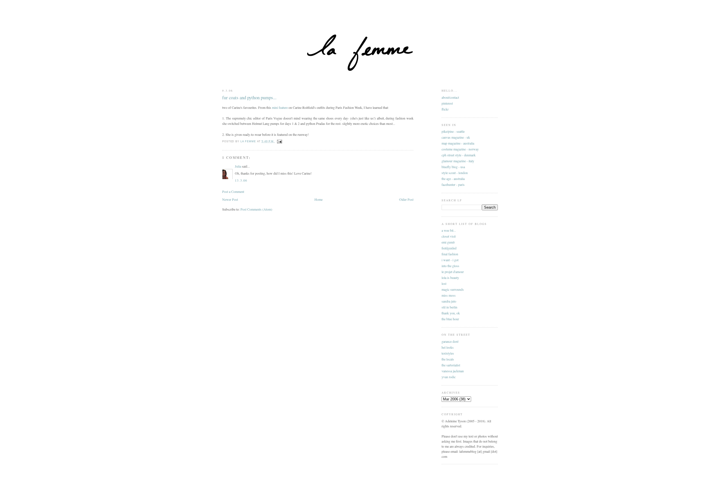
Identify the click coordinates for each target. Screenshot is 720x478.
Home (318, 199)
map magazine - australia (458, 143)
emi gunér (448, 242)
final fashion (450, 254)
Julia (238, 166)
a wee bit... (449, 230)
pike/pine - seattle (453, 131)
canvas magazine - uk (456, 137)
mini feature (280, 107)
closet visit (449, 236)
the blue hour (450, 319)
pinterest (447, 103)
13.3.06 (241, 180)
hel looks (448, 347)
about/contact (450, 97)
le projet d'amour (453, 271)
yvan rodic (449, 377)
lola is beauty (450, 277)
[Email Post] (279, 141)
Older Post (406, 199)
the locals (448, 359)
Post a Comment (233, 191)
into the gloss (450, 265)
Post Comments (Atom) (256, 209)
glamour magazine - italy (458, 161)
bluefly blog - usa (453, 166)
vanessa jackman (453, 371)
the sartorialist (451, 365)
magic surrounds (453, 289)
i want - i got (450, 260)
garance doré (450, 341)
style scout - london (455, 172)
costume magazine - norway (460, 149)
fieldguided (449, 248)
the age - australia (453, 178)
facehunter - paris (453, 184)
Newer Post (230, 199)
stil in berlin (449, 307)
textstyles (448, 353)
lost (444, 283)
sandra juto (449, 301)
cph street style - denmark (459, 155)
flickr (445, 109)
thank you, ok (451, 313)
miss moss (449, 295)
